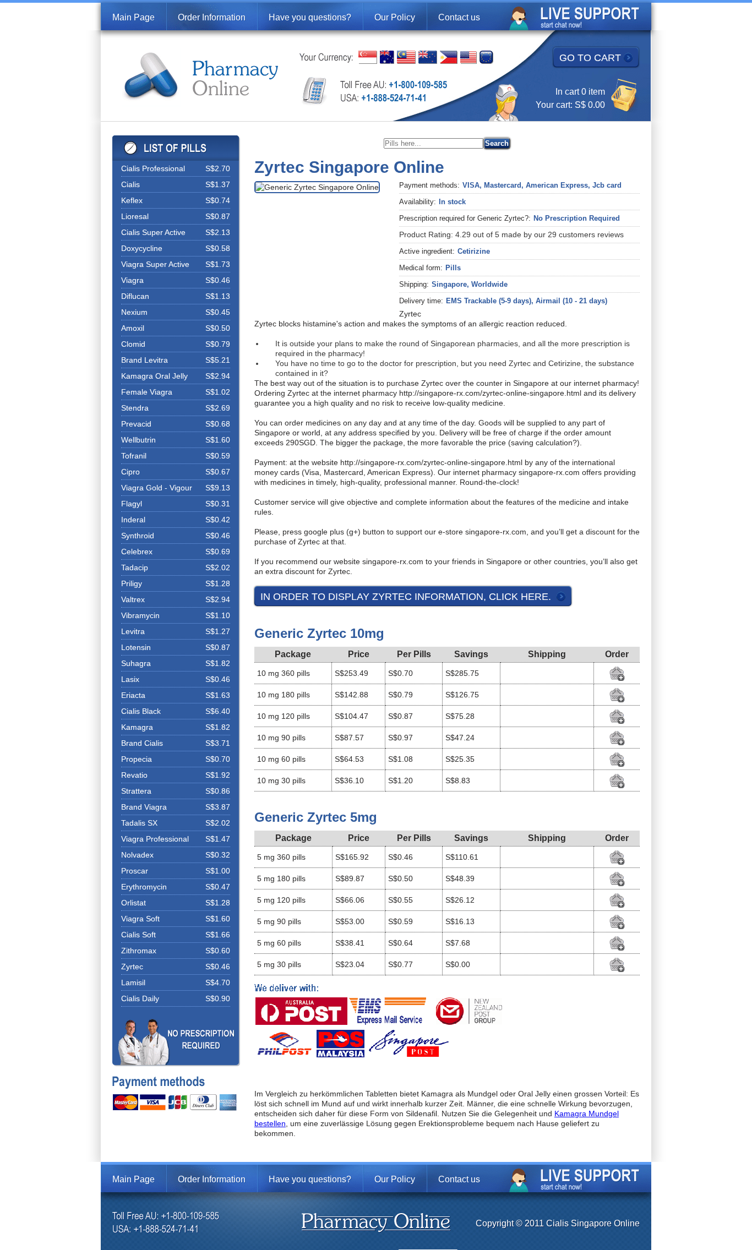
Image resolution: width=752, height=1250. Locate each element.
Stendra (135, 407)
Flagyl (131, 503)
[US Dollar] (468, 57)
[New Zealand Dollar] (427, 57)
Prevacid (136, 423)
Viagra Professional (155, 838)
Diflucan (135, 296)
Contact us (459, 17)
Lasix (130, 679)
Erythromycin (144, 886)
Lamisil (133, 982)
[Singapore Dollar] (367, 57)
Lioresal (135, 216)
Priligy (131, 583)
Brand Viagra (144, 807)
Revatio (134, 775)
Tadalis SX (139, 822)
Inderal (133, 519)
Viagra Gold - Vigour (156, 487)
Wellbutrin (138, 439)
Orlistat (133, 902)
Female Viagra (146, 391)
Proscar (134, 870)
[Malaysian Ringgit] (406, 57)
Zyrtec (132, 966)
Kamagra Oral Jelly (154, 376)
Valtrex (133, 599)
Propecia (136, 759)
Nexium (134, 312)
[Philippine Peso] (448, 57)
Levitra (133, 631)
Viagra (132, 280)
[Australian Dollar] (387, 57)
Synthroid (137, 535)
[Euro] (486, 57)
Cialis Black (141, 711)
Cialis (130, 184)
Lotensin (136, 647)
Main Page (133, 17)
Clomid (133, 344)
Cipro (130, 471)
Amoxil (132, 328)
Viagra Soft (140, 918)
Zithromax (138, 950)
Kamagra (137, 727)
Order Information (212, 17)
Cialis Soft (138, 934)
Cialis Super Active (153, 232)
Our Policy (394, 17)
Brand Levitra (144, 360)
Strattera (136, 791)
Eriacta (133, 695)
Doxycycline (141, 248)
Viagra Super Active (155, 264)
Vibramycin (140, 615)
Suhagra (136, 663)
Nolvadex (137, 854)
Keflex (132, 200)
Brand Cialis (142, 743)
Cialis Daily (140, 998)
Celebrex (136, 551)
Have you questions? (310, 17)
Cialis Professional (153, 168)
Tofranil (133, 455)
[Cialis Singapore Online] (201, 76)
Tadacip (134, 567)
